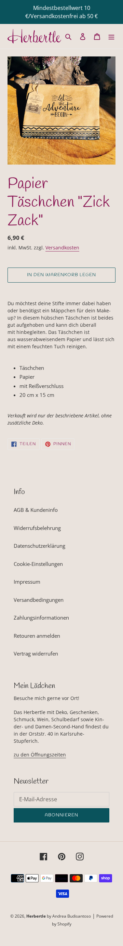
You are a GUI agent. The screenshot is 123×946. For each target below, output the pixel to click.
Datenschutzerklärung (39, 545)
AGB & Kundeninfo (36, 509)
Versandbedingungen (39, 599)
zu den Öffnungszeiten (40, 754)
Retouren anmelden (37, 635)
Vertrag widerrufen (36, 653)
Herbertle (36, 916)
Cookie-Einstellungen (38, 563)
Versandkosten (62, 247)
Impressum (27, 581)
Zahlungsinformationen (41, 617)
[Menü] (111, 36)
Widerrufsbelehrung (37, 527)
